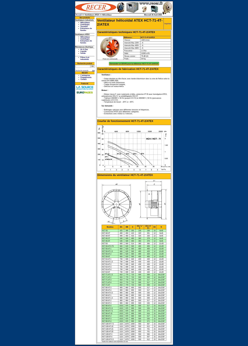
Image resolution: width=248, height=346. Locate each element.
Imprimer (167, 24)
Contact (83, 79)
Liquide (83, 51)
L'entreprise (85, 75)
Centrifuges (85, 25)
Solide (83, 53)
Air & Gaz (84, 49)
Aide (93, 70)
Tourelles (84, 26)
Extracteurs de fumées (86, 29)
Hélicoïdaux (85, 23)
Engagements (85, 77)
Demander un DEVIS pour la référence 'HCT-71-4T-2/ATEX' (134, 64)
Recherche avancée (81, 70)
